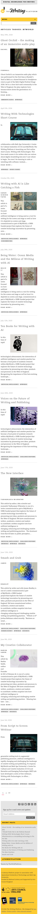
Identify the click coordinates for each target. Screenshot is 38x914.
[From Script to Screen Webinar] (23, 752)
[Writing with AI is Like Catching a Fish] (23, 210)
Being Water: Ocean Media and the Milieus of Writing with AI (17, 259)
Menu (4, 19)
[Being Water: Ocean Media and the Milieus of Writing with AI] (23, 285)
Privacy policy (11, 911)
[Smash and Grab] (23, 580)
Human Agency (6, 630)
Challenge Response (27, 456)
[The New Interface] (23, 495)
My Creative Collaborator (16, 645)
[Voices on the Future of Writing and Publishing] (23, 424)
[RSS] (35, 804)
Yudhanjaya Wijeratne (12, 499)
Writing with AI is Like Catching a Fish (15, 841)
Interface (4, 543)
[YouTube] (29, 804)
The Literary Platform (4, 901)
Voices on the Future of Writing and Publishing (18, 850)
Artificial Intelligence (10, 238)
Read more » (6, 95)
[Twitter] (26, 804)
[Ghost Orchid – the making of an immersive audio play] (23, 66)
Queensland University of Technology (26, 900)
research (21, 543)
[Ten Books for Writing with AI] (23, 352)
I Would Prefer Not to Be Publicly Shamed (16, 832)
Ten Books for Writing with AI (12, 848)
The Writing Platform (19, 10)
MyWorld (18, 99)
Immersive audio (7, 99)
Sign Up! (30, 817)
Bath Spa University (13, 900)
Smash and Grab (11, 557)
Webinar (32, 784)
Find (33, 23)
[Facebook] (19, 804)
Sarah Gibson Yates (4, 195)
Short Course (15, 169)
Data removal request (24, 911)
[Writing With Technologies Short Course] (23, 140)
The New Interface (12, 473)
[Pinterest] (22, 804)
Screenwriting (6, 241)
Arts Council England (13, 890)
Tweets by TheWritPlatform (11, 864)
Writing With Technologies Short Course (15, 834)
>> (9, 793)
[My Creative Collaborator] (23, 667)
